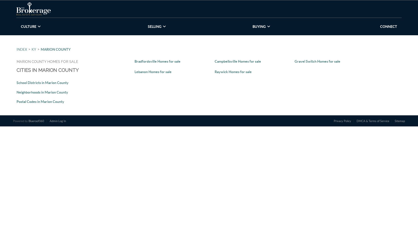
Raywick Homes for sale (233, 72)
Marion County (56, 49)
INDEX (22, 49)
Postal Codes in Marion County (40, 102)
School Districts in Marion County (43, 83)
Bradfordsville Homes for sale (157, 61)
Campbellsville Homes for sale (238, 61)
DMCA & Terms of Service (373, 121)
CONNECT (388, 27)
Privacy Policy (342, 121)
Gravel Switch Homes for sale (317, 61)
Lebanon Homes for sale (153, 72)
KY (34, 49)
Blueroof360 (36, 121)
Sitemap (400, 121)
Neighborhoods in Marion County (42, 92)
